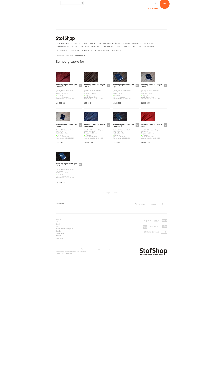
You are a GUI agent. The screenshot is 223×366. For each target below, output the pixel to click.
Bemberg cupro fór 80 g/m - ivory (66, 125)
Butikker (58, 236)
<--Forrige (106, 193)
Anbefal (153, 204)
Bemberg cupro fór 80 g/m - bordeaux (66, 85)
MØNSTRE (95, 47)
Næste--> (117, 193)
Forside (58, 55)
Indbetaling (59, 238)
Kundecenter (60, 233)
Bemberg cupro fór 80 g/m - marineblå (123, 125)
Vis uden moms (140, 204)
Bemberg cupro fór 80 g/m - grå (123, 85)
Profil (57, 226)
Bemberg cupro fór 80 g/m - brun (94, 85)
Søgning (58, 231)
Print (163, 204)
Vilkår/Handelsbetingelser (64, 229)
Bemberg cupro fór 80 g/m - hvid (151, 85)
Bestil (58, 224)
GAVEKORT (85, 47)
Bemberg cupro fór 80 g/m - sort (66, 165)
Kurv (57, 222)
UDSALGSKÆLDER (89, 50)
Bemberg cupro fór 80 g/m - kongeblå (94, 125)
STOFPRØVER (62, 50)
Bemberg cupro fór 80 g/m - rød (151, 125)
